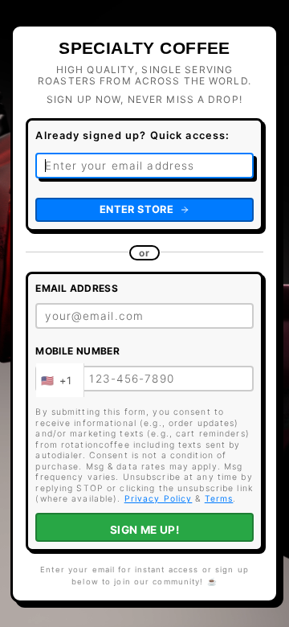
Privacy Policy (158, 499)
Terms (219, 499)
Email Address (76, 288)
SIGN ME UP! (145, 529)
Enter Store (136, 209)
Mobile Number (77, 351)
